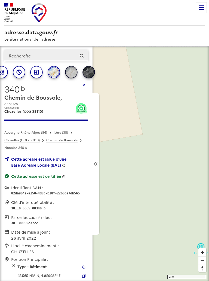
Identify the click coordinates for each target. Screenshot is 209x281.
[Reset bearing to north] (202, 268)
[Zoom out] (202, 260)
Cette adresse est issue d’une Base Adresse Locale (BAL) (38, 162)
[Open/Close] (96, 164)
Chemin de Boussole (62, 140)
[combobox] (46, 55)
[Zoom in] (202, 252)
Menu (201, 7)
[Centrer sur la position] (83, 267)
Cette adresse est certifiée (36, 176)
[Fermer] (83, 85)
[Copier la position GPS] (83, 275)
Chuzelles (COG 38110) (22, 140)
